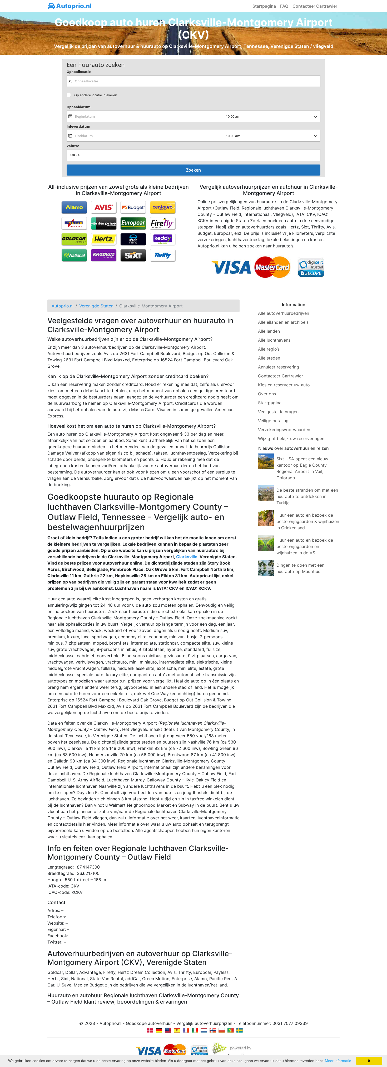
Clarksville (186, 556)
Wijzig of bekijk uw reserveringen (291, 438)
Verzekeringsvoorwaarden (284, 429)
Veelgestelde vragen (278, 411)
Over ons (267, 393)
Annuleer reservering (278, 367)
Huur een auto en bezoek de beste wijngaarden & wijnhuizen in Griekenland (307, 521)
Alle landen (269, 331)
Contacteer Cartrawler (314, 6)
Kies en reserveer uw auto (284, 384)
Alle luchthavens (274, 340)
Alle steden (269, 358)
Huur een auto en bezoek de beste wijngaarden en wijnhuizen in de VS (304, 546)
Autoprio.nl (73, 6)
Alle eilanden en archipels (283, 322)
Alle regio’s (269, 349)
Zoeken (193, 170)
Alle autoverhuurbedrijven (283, 313)
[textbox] (193, 81)
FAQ (284, 6)
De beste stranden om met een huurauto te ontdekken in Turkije (307, 496)
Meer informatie (338, 1061)
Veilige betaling (273, 420)
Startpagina (264, 6)
